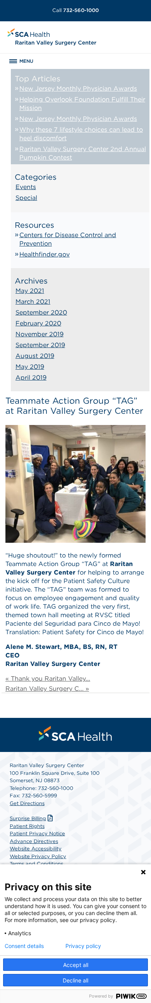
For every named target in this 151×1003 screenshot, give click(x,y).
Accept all (75, 965)
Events (25, 187)
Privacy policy (83, 946)
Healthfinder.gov (44, 254)
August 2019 (34, 356)
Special (26, 197)
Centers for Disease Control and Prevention (67, 239)
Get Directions (27, 803)
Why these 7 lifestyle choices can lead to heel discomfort (81, 134)
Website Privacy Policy (38, 856)
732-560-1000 (75, 10)
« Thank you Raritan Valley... (47, 678)
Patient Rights (27, 826)
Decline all (75, 980)
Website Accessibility (36, 849)
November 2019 (39, 334)
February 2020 (38, 323)
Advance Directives (34, 841)
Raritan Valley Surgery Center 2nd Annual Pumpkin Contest (82, 153)
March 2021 (32, 301)
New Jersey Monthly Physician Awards (78, 88)
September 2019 (40, 345)
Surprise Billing (28, 818)
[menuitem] (75, 733)
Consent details (24, 946)
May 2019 (29, 366)
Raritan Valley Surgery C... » (47, 688)
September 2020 (41, 312)
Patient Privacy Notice (37, 833)
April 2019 (30, 377)
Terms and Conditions (36, 864)
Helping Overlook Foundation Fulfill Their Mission (82, 104)
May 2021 (29, 290)
